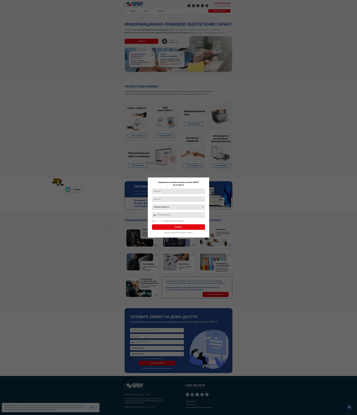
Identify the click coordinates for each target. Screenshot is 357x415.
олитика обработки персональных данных (179, 233)
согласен (159, 221)
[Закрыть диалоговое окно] (206, 180)
